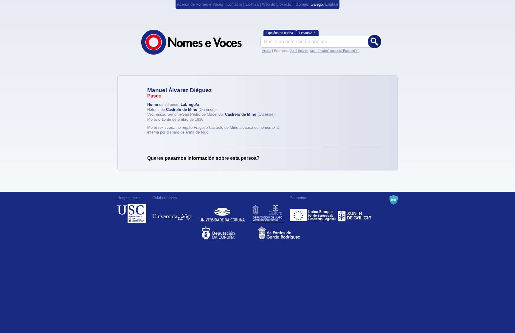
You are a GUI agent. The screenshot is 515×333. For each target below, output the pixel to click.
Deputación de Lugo (268, 213)
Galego (317, 4)
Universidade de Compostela (131, 213)
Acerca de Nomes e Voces (200, 4)
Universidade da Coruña (222, 213)
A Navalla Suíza (394, 200)
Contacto (234, 4)
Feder (313, 213)
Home (152, 104)
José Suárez (299, 50)
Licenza (252, 4)
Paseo (154, 95)
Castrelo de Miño (181, 109)
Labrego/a (190, 104)
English (331, 4)
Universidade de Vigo (172, 213)
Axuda (266, 50)
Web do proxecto (276, 4)
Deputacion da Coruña (229, 232)
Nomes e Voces (198, 42)
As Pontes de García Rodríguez (285, 232)
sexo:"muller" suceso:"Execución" (334, 50)
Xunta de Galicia (354, 213)
